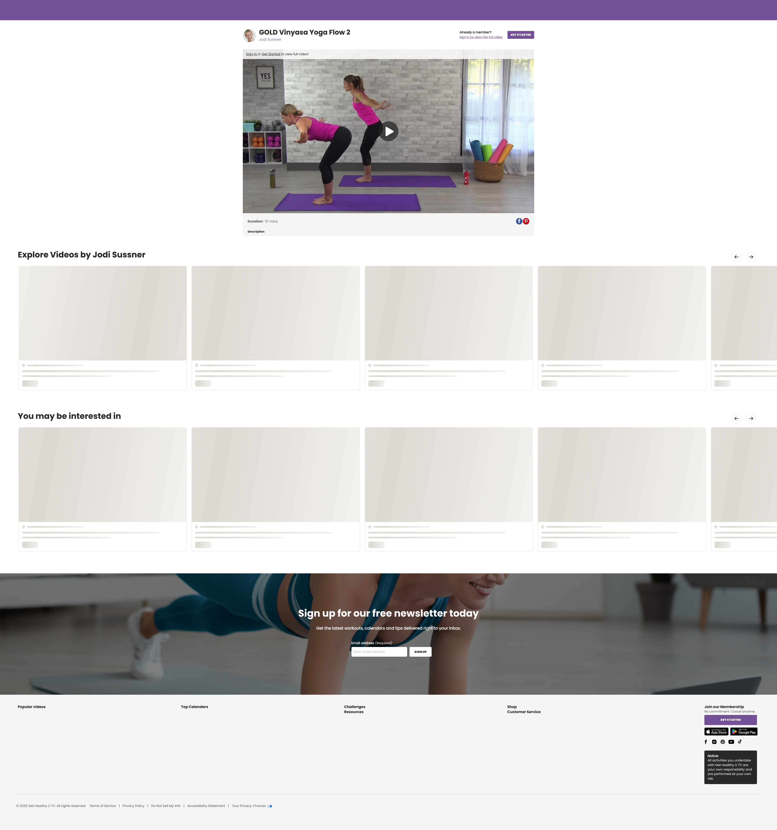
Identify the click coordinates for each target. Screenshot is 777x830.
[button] (481, 35)
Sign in (252, 54)
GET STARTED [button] (521, 35)
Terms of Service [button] (102, 806)
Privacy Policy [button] (133, 806)
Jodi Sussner (270, 39)
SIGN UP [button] (420, 652)
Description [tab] (256, 232)
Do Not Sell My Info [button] (166, 806)
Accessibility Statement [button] (206, 806)
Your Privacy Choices (249, 806)
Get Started (271, 54)
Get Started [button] (730, 720)
